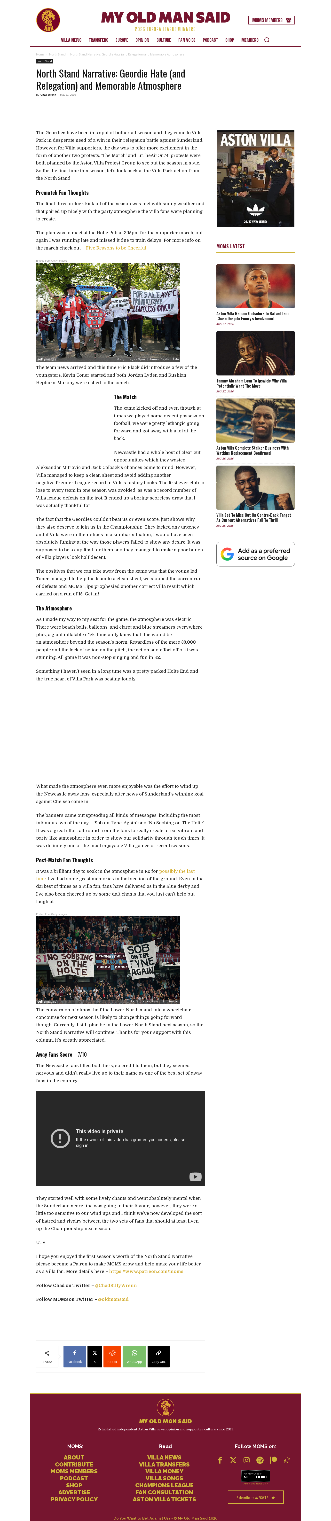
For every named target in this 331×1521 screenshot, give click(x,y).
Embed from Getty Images (51, 260)
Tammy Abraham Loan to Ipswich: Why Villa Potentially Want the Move (251, 383)
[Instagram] (246, 1460)
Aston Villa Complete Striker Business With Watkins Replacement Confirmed (252, 450)
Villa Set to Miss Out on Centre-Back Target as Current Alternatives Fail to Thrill (253, 517)
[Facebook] (219, 1460)
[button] (267, 40)
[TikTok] (286, 1460)
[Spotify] (259, 1460)
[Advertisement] (120, 113)
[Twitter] (233, 1460)
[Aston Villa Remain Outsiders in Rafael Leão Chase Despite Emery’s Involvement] (255, 286)
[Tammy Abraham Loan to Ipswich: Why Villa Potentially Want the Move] (255, 353)
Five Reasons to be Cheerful (116, 248)
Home (40, 54)
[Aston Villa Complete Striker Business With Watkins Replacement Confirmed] (255, 420)
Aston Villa (249, 1483)
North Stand (57, 54)
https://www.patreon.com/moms (146, 1271)
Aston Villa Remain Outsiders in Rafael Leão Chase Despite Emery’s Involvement (252, 316)
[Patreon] (273, 1460)
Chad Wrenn (48, 94)
